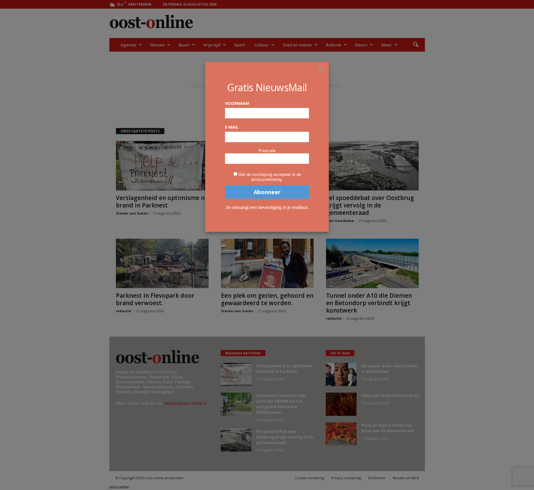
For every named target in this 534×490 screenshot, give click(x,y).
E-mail (232, 127)
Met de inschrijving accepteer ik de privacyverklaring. (270, 177)
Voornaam (237, 103)
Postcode (267, 150)
